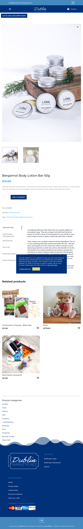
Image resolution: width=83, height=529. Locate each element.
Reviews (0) (7, 241)
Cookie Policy (13, 490)
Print (4, 429)
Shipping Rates (9, 254)
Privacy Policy (13, 486)
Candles (5, 404)
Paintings (5, 426)
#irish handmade (12, 217)
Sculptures (6, 433)
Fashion (5, 411)
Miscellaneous (15, 212)
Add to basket (18, 197)
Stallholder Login (50, 459)
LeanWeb (47, 526)
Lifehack (22, 526)
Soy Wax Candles (8, 436)
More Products (10, 260)
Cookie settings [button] (25, 269)
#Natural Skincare (26, 217)
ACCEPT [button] (36, 269)
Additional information (8, 235)
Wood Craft (6, 440)
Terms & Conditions (15, 494)
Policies (6, 247)
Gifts (3, 415)
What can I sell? (14, 498)
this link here (52, 265)
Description (8, 228)
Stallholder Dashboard (52, 463)
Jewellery (5, 418)
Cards (4, 408)
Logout (46, 467)
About (10, 482)
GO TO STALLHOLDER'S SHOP (14, 16)
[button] (78, 27)
